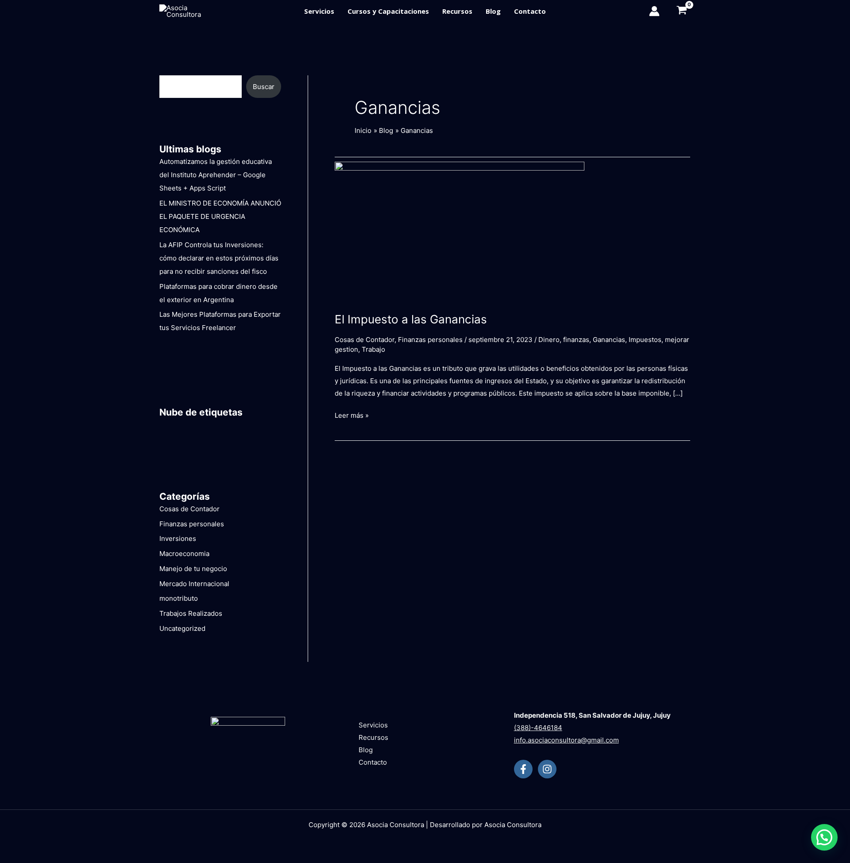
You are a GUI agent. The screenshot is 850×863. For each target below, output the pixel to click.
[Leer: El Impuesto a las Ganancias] (459, 231)
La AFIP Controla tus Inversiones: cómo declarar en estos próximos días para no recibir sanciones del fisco (218, 258)
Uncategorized (182, 628)
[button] (824, 837)
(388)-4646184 (538, 727)
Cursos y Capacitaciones (388, 11)
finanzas (576, 339)
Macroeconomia (184, 553)
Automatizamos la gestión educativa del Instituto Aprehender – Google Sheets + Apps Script (215, 174)
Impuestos (645, 339)
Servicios (319, 11)
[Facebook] (523, 769)
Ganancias (609, 339)
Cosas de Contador (189, 509)
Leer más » (352, 414)
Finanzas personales (191, 524)
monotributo (178, 598)
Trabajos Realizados (190, 613)
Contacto (530, 11)
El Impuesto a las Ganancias (411, 319)
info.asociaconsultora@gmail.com (566, 740)
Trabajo (373, 349)
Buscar (263, 86)
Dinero (549, 339)
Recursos (457, 11)
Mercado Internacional (194, 583)
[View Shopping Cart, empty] (679, 11)
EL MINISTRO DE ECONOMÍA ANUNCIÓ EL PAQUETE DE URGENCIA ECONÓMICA (220, 216)
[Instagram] (547, 769)
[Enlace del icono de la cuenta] (654, 11)
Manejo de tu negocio (193, 568)
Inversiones (177, 538)
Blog (493, 11)
